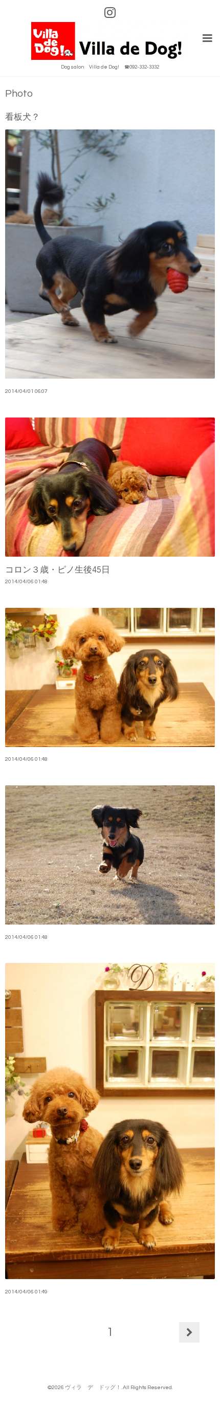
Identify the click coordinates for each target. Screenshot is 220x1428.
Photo (19, 94)
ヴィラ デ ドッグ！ (93, 1387)
